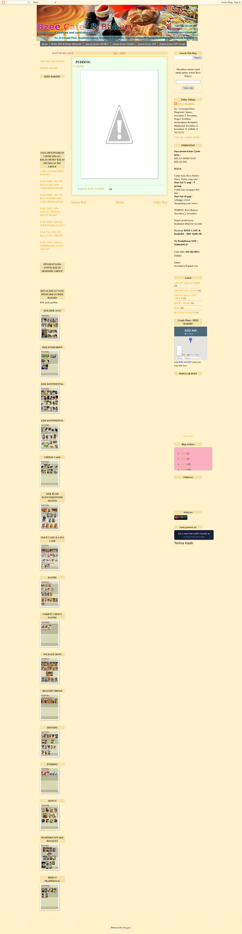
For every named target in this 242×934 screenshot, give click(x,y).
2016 (184, 469)
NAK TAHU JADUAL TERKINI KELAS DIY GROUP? (52, 245)
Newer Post (78, 202)
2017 (184, 464)
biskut (177, 307)
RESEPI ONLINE (49, 68)
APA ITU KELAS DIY (185, 290)
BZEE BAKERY (186, 104)
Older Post (160, 202)
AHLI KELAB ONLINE (52, 61)
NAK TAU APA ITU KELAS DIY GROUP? (51, 233)
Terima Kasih (183, 543)
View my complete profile (187, 137)
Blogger (127, 927)
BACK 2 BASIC (182, 303)
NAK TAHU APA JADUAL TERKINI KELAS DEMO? (50, 212)
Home (120, 202)
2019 (184, 453)
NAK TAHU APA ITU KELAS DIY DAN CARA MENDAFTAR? (52, 184)
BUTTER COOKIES (184, 312)
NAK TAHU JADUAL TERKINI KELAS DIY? (52, 223)
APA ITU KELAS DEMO (187, 282)
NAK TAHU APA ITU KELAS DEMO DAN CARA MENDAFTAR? (52, 198)
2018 (184, 458)
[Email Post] (110, 188)
